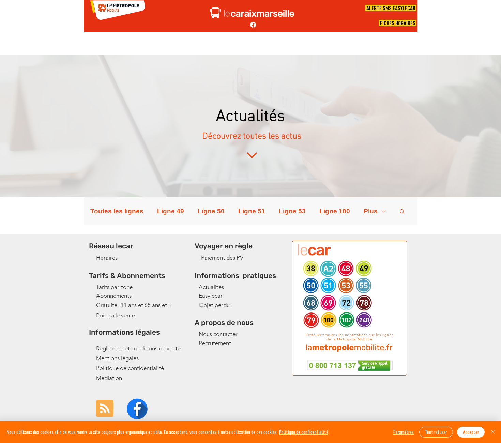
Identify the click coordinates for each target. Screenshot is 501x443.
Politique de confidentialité (130, 368)
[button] (402, 211)
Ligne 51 (251, 211)
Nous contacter (218, 334)
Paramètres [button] (403, 432)
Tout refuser (436, 432)
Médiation (109, 378)
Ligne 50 (211, 211)
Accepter (471, 432)
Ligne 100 (334, 211)
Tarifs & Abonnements (127, 275)
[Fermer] (493, 432)
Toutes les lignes (116, 211)
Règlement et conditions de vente (138, 348)
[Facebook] (253, 25)
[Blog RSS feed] (104, 409)
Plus (371, 211)
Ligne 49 (170, 211)
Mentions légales (117, 358)
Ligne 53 (292, 211)
